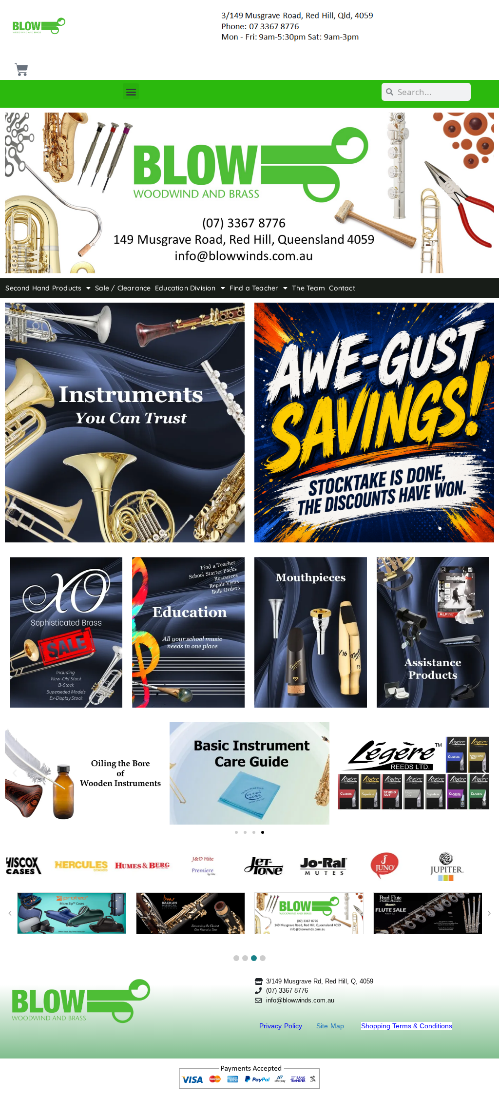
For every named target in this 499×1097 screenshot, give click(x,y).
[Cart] (20, 66)
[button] (131, 91)
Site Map (331, 1026)
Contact (342, 288)
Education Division (185, 288)
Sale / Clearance (123, 288)
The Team (308, 288)
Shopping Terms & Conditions (406, 1026)
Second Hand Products (43, 288)
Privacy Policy (282, 1026)
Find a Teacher (254, 288)
